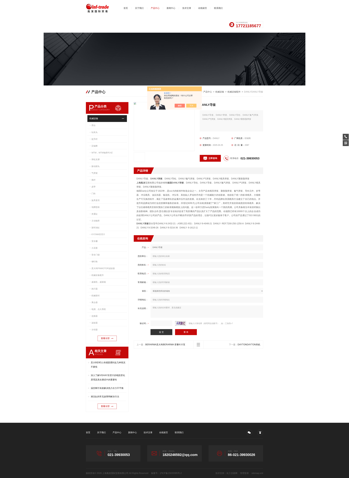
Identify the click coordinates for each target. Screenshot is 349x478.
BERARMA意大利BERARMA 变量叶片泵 (165, 344)
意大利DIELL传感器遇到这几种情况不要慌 (108, 364)
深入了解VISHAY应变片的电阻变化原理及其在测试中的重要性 (108, 377)
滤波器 (94, 323)
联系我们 (218, 8)
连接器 (94, 316)
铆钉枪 (94, 261)
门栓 (93, 193)
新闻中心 (171, 8)
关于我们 (139, 8)
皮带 (93, 187)
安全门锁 (95, 255)
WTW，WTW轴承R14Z (102, 152)
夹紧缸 (94, 214)
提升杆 (94, 139)
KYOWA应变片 (98, 234)
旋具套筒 (95, 200)
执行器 (94, 289)
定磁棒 (94, 146)
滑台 (93, 125)
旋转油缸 (95, 227)
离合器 (94, 302)
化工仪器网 (231, 473)
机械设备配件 (234, 92)
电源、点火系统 (98, 309)
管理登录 (244, 473)
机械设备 (219, 92)
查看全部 (105, 338)
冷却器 (94, 329)
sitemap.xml (257, 473)
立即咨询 (212, 158)
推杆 (93, 180)
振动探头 (95, 166)
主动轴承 (95, 221)
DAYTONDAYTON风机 (249, 344)
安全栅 (94, 241)
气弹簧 (94, 173)
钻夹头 (94, 132)
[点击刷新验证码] (180, 323)
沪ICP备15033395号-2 (171, 473)
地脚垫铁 (95, 207)
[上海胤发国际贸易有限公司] (100, 8)
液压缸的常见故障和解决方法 (105, 396)
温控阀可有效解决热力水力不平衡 (107, 388)
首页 (126, 8)
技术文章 (186, 8)
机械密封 (95, 295)
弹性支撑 (95, 159)
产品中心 (155, 8)
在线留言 (202, 8)
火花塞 (94, 248)
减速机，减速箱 (98, 282)
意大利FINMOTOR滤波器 (103, 268)
